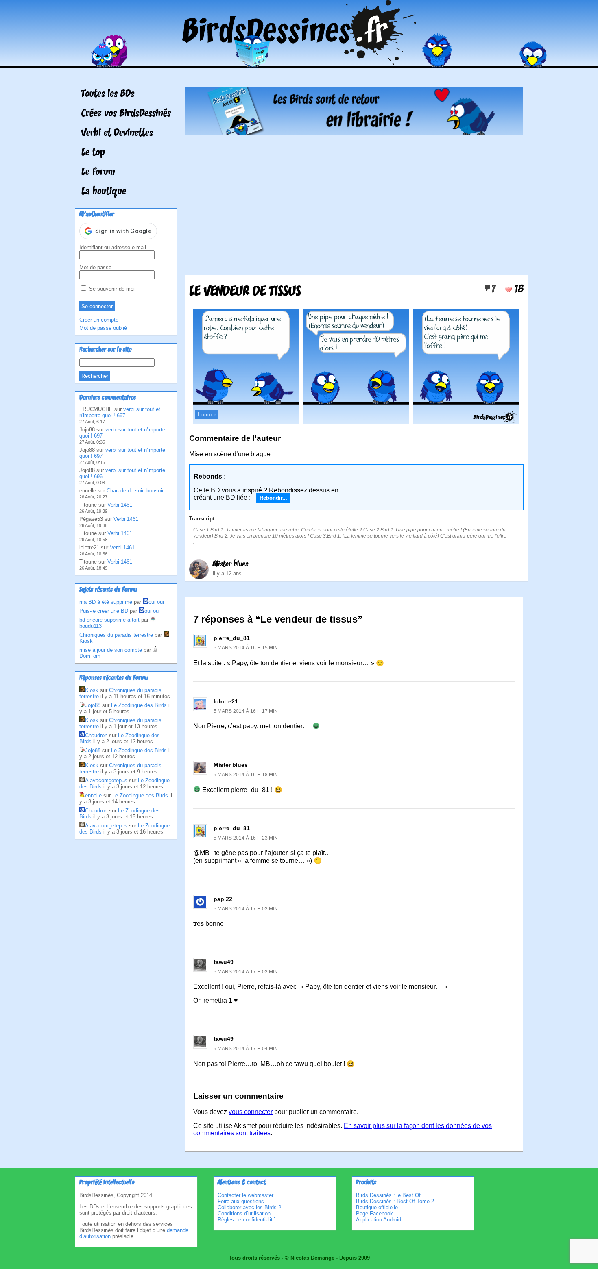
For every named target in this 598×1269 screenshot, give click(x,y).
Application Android (378, 1220)
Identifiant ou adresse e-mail (112, 247)
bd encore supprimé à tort (109, 620)
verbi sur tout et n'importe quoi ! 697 (119, 412)
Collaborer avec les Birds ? (249, 1207)
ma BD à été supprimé (105, 602)
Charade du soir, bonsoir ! (137, 491)
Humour (207, 414)
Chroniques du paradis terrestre (116, 635)
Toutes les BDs (107, 94)
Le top (93, 153)
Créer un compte (98, 320)
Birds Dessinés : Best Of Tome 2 (395, 1201)
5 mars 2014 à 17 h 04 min (246, 1048)
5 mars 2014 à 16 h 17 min (246, 711)
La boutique (103, 192)
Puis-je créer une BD (103, 611)
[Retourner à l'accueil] (299, 62)
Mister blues (230, 564)
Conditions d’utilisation (244, 1213)
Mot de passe (95, 267)
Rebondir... (273, 498)
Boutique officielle (377, 1207)
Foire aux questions (241, 1201)
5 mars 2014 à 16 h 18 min (246, 774)
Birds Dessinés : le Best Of (388, 1195)
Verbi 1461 (119, 505)
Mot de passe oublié (103, 328)
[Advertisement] (354, 202)
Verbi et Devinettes (117, 133)
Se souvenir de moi (111, 289)
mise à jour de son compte (110, 650)
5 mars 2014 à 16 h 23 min (246, 838)
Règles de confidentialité (246, 1220)
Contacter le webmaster (245, 1195)
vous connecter (251, 1111)
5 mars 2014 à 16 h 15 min (246, 648)
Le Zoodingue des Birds (139, 705)
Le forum (98, 172)
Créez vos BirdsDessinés (126, 114)
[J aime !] (508, 289)
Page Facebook (374, 1213)
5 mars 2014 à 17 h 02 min (246, 909)
